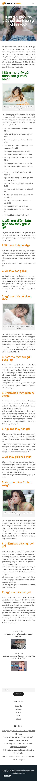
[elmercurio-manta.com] (12, 3)
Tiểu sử (18, 716)
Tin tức (18, 719)
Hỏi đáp (18, 709)
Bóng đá (18, 706)
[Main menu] (33, 3)
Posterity (7, 776)
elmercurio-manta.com (19, 65)
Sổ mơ (18, 712)
